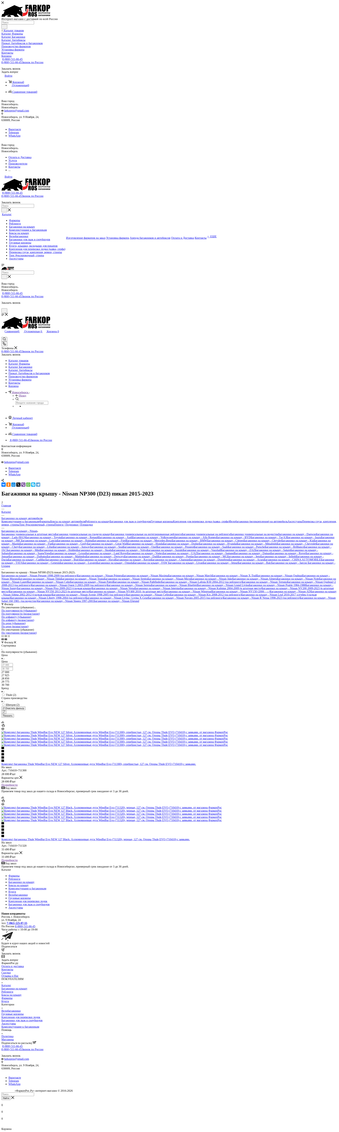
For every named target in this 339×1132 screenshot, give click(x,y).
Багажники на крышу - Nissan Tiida (40, 578)
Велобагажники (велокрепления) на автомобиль (258, 521)
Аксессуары (295, 521)
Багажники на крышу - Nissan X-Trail (234, 575)
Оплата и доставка (12, 966)
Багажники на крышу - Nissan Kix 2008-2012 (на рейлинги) (205, 594)
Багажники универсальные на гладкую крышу (83, 534)
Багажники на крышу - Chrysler (262, 540)
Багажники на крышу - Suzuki (165, 550)
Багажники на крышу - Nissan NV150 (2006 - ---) (241, 591)
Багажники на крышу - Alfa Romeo (195, 537)
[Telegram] (38, 484)
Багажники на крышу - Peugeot (175, 546)
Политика (7, 1036)
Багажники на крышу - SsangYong (29, 553)
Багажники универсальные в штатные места (28, 534)
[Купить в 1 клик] (3, 725)
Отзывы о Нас (10, 975)
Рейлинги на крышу (97, 521)
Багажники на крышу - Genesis (41, 562)
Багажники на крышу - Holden (58, 550)
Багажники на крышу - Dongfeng (209, 559)
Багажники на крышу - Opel (140, 546)
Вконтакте (14, 129)
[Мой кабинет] (3, 306)
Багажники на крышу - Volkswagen (153, 537)
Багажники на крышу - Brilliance (284, 546)
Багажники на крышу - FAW (150, 562)
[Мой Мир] (13, 484)
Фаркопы (44, 521)
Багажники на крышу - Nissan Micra (169, 578)
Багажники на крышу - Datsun (252, 553)
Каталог (6, 985)
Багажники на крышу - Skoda (94, 550)
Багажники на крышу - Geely (69, 543)
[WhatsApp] (28, 484)
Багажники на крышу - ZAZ (238, 550)
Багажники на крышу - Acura (246, 559)
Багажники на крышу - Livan (185, 562)
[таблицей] (8, 636)
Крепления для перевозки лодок (27, 901)
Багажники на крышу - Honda (145, 543)
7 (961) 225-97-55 (17, 923)
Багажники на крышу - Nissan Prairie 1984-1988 (277, 585)
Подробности (9, 784)
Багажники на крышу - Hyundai (218, 543)
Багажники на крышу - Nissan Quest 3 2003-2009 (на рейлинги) (69, 585)
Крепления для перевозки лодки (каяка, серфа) (201, 521)
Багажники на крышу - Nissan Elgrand (116, 601)
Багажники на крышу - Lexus (67, 553)
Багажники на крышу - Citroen (225, 540)
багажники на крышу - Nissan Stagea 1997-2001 (65, 601)
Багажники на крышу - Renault (79, 537)
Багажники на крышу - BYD (233, 537)
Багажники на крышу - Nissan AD (290, 591)
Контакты (7, 969)
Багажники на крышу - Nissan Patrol (91, 581)
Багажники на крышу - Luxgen (78, 562)
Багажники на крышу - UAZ (180, 553)
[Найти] (4, 26)
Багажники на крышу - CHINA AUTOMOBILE (292, 559)
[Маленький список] (2, 639)
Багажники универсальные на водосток (254, 534)
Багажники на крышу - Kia (297, 540)
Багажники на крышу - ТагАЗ (269, 537)
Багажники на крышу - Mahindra (66, 556)
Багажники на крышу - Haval (97, 559)
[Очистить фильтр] (3, 712)
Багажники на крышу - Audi (115, 537)
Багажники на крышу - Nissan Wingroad (188, 591)
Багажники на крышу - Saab (211, 546)
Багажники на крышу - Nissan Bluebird (174, 585)
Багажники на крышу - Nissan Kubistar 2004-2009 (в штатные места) (221, 588)
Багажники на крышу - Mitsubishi (257, 543)
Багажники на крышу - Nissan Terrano (264, 581)
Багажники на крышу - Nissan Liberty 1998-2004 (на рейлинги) (48, 597)
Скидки (6, 972)
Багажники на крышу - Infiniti (278, 556)
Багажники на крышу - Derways (105, 556)
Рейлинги (14, 878)
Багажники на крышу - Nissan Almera (254, 578)
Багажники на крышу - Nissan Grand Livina (223, 585)
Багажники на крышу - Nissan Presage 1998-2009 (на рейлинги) (39, 575)
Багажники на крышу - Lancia (39, 540)
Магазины (7, 1039)
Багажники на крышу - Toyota (43, 537)
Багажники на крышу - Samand (215, 553)
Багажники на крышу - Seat (106, 546)
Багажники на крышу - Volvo (129, 550)
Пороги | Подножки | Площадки (73, 524)
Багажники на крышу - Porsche (246, 546)
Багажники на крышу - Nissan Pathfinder (137, 581)
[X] (18, 484)
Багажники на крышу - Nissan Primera (99, 575)
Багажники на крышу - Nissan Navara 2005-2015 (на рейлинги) (185, 597)
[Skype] (33, 484)
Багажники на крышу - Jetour (220, 562)
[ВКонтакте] (3, 484)
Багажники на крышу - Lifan (36, 546)
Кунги (12, 891)
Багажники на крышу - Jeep (243, 556)
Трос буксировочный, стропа (36, 524)
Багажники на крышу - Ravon (133, 559)
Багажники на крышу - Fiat (36, 543)
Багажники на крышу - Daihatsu (28, 556)
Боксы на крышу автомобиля (67, 521)
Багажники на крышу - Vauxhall (202, 550)
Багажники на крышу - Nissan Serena (129, 585)
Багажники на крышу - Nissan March (190, 575)
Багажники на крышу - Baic (254, 562)
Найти (6, 1098)
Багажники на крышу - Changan (170, 559)
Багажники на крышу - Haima (75, 540)
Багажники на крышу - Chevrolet (296, 543)
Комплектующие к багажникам (20, 521)
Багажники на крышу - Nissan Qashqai (279, 575)
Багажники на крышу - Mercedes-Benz (149, 540)
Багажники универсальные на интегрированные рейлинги (146, 534)
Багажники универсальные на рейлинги (206, 534)
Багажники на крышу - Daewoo (297, 534)
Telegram (13, 132)
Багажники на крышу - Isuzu (304, 537)
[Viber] (23, 484)
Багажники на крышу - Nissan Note (298, 578)
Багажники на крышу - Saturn (272, 550)
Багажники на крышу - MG (210, 556)
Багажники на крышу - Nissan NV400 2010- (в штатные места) (127, 591)
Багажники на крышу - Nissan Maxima (145, 575)
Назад (22, 395)
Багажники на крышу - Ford (109, 540)
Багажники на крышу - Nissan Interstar (157, 588)
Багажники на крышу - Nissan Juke (211, 578)
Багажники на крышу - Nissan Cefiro (148, 594)
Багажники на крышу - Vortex (145, 553)
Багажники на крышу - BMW (189, 540)
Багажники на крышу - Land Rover (106, 553)
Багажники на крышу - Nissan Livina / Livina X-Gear (117, 597)
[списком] (5, 636)
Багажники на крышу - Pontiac (176, 556)
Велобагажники (18, 894)
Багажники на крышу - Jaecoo (289, 562)
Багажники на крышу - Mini (23, 550)
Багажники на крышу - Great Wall (107, 543)
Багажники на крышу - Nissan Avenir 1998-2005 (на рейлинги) (89, 594)
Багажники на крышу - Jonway (71, 546)
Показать (8, 715)
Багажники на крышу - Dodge (181, 543)
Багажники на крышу (21, 882)
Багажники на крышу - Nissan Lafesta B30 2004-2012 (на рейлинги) (201, 581)
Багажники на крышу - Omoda (115, 562)
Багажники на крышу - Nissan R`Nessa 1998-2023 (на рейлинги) (261, 597)
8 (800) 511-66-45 (12, 59)
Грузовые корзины (162, 521)
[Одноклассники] (8, 484)
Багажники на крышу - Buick (62, 559)
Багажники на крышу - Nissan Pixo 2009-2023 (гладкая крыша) (54, 588)
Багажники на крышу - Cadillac (26, 559)
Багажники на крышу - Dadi (141, 556)
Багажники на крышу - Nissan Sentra (126, 578)
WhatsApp (14, 135)
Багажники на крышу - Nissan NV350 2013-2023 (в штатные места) (49, 591)
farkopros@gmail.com (16, 110)
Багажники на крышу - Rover (288, 553)
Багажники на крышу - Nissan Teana (82, 578)
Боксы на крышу (18, 885)
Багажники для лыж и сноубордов (130, 521)
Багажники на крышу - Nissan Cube (49, 581)
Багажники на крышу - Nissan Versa (113, 588)
